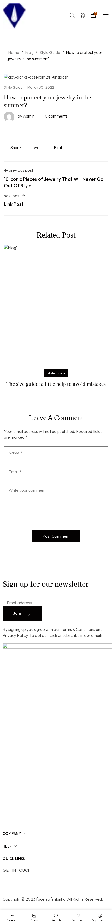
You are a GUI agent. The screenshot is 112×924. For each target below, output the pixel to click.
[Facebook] (9, 884)
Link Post (13, 204)
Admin (26, 116)
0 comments (56, 116)
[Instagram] (35, 884)
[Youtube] (48, 884)
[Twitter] (22, 884)
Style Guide (13, 87)
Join (17, 613)
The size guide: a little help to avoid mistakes (56, 384)
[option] (56, 317)
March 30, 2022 (40, 87)
